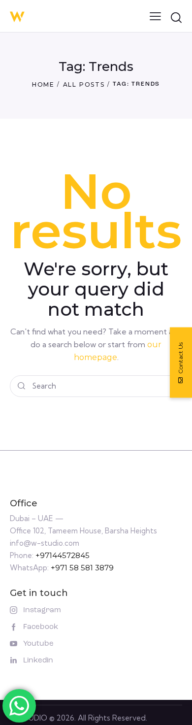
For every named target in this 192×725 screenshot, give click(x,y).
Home (43, 84)
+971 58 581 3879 (82, 567)
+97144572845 (62, 555)
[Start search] (176, 17)
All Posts (84, 84)
